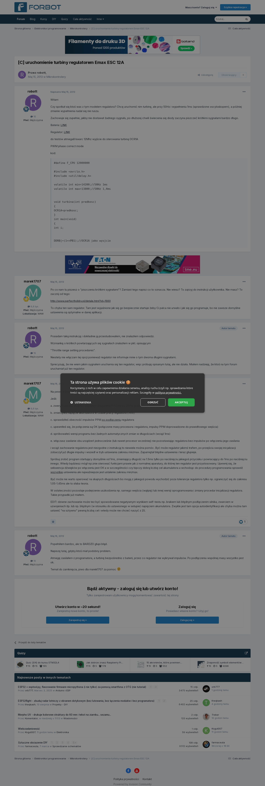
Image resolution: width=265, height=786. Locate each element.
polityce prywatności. (168, 392)
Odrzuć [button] (152, 402)
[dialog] (132, 393)
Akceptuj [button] (181, 402)
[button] (80, 402)
